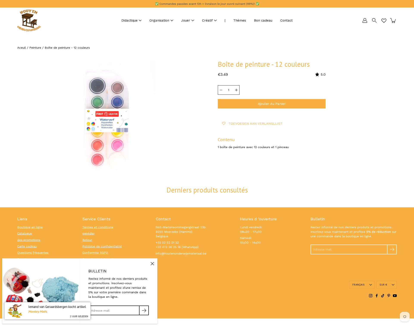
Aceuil (21, 47)
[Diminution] (221, 90)
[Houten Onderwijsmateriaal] (29, 20)
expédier (88, 233)
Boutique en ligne (30, 227)
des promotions (28, 240)
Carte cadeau (27, 246)
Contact (286, 20)
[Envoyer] (392, 249)
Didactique (129, 20)
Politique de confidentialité (102, 246)
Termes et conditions (97, 227)
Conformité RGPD (95, 252)
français (358, 284)
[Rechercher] (374, 20)
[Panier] (393, 20)
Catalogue (24, 233)
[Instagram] (371, 295)
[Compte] (364, 20)
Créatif (207, 20)
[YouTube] (395, 295)
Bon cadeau (263, 20)
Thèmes (239, 20)
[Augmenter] (236, 90)
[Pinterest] (389, 295)
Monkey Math (37, 311)
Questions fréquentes (33, 252)
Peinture (35, 47)
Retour (87, 240)
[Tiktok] (383, 295)
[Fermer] (152, 263)
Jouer (185, 20)
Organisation (159, 20)
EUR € (383, 284)
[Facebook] (377, 295)
